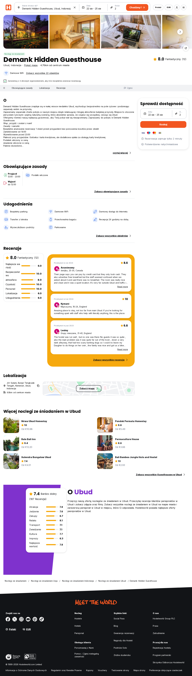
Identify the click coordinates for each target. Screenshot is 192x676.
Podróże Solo (120, 648)
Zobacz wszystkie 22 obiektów (42, 73)
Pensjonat (79, 633)
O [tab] (4, 88)
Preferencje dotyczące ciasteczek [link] (165, 670)
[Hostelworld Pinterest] (35, 619)
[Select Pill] (177, 7)
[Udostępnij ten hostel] (186, 48)
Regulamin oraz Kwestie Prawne (66, 670)
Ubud (6, 65)
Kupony (89, 670)
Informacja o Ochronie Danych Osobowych (26, 670)
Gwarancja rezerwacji (124, 633)
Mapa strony (139, 670)
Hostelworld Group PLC (164, 618)
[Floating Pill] (180, 32)
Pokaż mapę (31, 65)
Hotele (77, 626)
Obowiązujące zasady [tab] (22, 88)
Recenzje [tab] (61, 88)
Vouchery (102, 670)
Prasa (155, 626)
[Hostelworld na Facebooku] (8, 619)
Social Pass (119, 618)
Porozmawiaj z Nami (84, 648)
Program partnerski (162, 655)
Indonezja (16, 65)
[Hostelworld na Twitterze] (14, 619)
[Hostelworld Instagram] (21, 619)
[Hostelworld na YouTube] (28, 619)
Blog (116, 626)
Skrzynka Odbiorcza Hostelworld (168, 662)
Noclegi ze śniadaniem (14, 54)
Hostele (78, 618)
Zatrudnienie (159, 633)
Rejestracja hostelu (162, 648)
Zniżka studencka (122, 655)
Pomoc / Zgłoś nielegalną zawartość (86, 655)
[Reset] (74, 7)
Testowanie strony (120, 670)
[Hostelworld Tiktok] (41, 619)
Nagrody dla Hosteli (123, 640)
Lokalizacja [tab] (44, 88)
